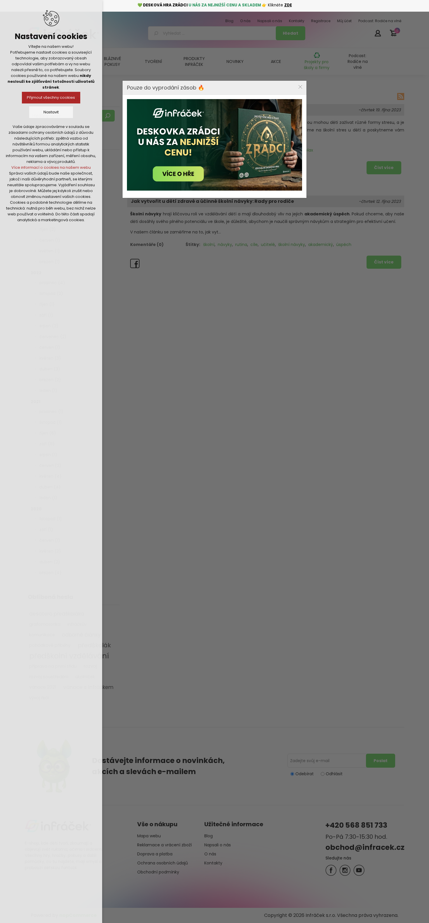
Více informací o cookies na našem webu (51, 167)
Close (300, 87)
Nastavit (51, 112)
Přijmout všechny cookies (51, 97)
